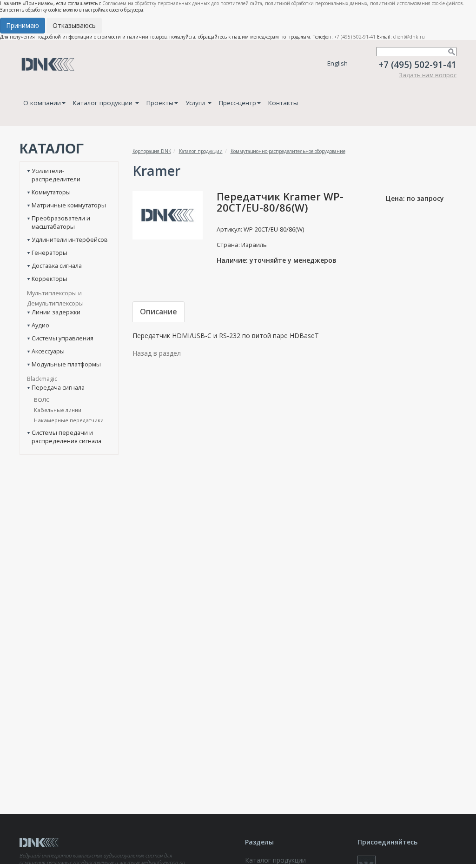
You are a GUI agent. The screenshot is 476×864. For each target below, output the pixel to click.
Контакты (283, 103)
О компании (42, 103)
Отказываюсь (74, 25)
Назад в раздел (156, 353)
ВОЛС (42, 399)
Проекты (159, 103)
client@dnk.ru (409, 36)
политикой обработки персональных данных (316, 3)
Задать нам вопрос (427, 75)
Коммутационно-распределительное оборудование (288, 151)
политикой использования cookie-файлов (416, 3)
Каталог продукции (103, 103)
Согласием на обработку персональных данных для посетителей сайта (182, 3)
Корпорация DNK (151, 151)
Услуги (196, 103)
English (337, 63)
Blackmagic (42, 378)
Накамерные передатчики (69, 420)
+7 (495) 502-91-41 (355, 36)
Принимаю (22, 25)
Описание (158, 311)
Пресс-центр (237, 103)
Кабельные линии (57, 409)
